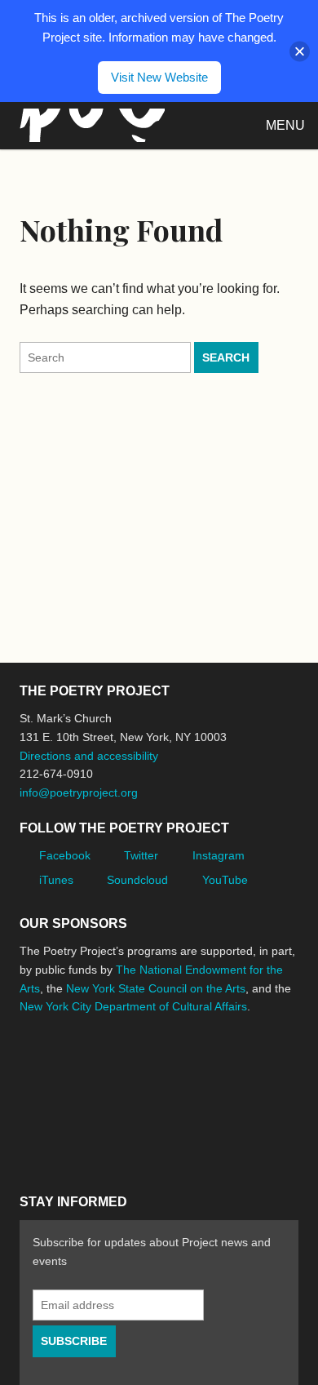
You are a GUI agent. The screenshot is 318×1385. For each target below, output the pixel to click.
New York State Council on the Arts (155, 988)
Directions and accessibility (89, 755)
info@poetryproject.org (79, 792)
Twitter (141, 855)
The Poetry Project (89, 125)
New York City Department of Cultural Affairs (133, 1006)
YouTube (225, 879)
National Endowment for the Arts (64, 1068)
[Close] (299, 51)
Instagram (218, 855)
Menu (285, 125)
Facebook (65, 855)
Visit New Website (159, 77)
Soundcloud (137, 879)
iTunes (56, 879)
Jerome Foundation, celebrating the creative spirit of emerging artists (170, 1067)
